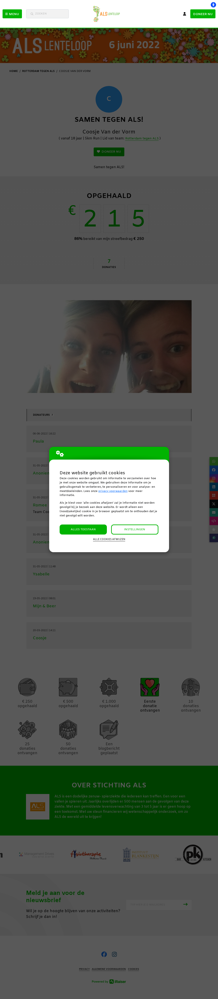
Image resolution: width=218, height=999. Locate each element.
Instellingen (134, 529)
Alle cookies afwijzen (109, 539)
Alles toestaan (83, 529)
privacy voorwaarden (113, 491)
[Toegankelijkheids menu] (213, 4)
